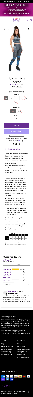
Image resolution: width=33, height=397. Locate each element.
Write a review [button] (16, 264)
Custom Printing (6, 352)
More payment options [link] (16, 136)
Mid (19, 111)
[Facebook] (2, 386)
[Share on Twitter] (16, 145)
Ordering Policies (22, 352)
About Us (19, 344)
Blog (2, 344)
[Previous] (4, 29)
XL (26, 98)
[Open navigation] (4, 20)
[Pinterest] (10, 386)
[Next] (9, 29)
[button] (14, 85)
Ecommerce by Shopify (11, 393)
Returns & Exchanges (23, 349)
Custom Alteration (6, 349)
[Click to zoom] (29, 29)
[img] (12, 291)
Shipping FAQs (21, 346)
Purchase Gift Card (7, 354)
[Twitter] (7, 386)
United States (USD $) (9, 371)
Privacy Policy (21, 354)
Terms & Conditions (23, 357)
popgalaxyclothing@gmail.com (21, 333)
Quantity (16, 115)
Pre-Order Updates (7, 346)
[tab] (12, 149)
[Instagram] (4, 386)
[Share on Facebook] (13, 145)
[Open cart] (31, 20)
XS (6, 98)
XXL (16, 103)
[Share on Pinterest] (19, 145)
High (13, 111)
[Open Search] (28, 20)
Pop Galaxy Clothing (19, 391)
